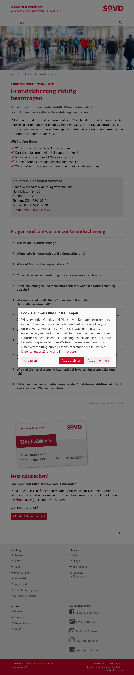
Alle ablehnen (71, 360)
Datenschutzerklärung (36, 351)
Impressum (71, 351)
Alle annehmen (98, 360)
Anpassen (30, 360)
